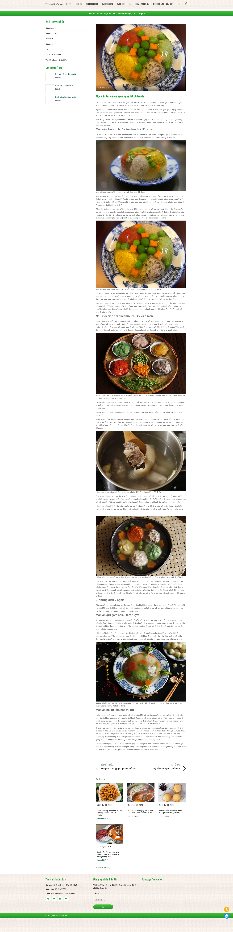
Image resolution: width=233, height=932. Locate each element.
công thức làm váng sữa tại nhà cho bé (166, 768)
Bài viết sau (175, 764)
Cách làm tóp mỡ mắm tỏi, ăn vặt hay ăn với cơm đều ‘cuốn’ (109, 813)
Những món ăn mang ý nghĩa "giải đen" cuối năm (118, 768)
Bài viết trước (107, 764)
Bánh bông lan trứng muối (65, 97)
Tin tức (68, 4)
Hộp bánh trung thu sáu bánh (66, 74)
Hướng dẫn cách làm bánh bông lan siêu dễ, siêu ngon (171, 812)
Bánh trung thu (92, 4)
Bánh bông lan (107, 4)
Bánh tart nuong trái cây (64, 85)
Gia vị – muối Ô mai (142, 4)
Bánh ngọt (121, 4)
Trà (130, 4)
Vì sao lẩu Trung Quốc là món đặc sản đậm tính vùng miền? (140, 812)
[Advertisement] (141, 513)
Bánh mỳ (79, 4)
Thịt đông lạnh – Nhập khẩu (163, 4)
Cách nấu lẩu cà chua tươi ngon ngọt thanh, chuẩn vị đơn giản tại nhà (108, 854)
